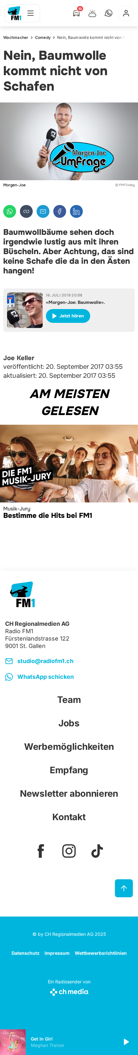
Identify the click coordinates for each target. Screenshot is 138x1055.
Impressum (57, 953)
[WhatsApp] (9, 211)
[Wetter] (92, 13)
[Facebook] (59, 211)
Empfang (69, 770)
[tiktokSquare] (97, 851)
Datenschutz (25, 953)
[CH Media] (69, 991)
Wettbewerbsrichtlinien (101, 953)
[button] (108, 13)
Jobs (69, 723)
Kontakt (68, 816)
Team (69, 699)
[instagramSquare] (69, 851)
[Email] (43, 211)
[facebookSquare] (41, 851)
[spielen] (125, 1042)
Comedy (43, 37)
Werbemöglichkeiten (69, 746)
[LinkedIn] (76, 211)
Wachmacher (16, 37)
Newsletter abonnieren (69, 793)
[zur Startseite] (14, 13)
